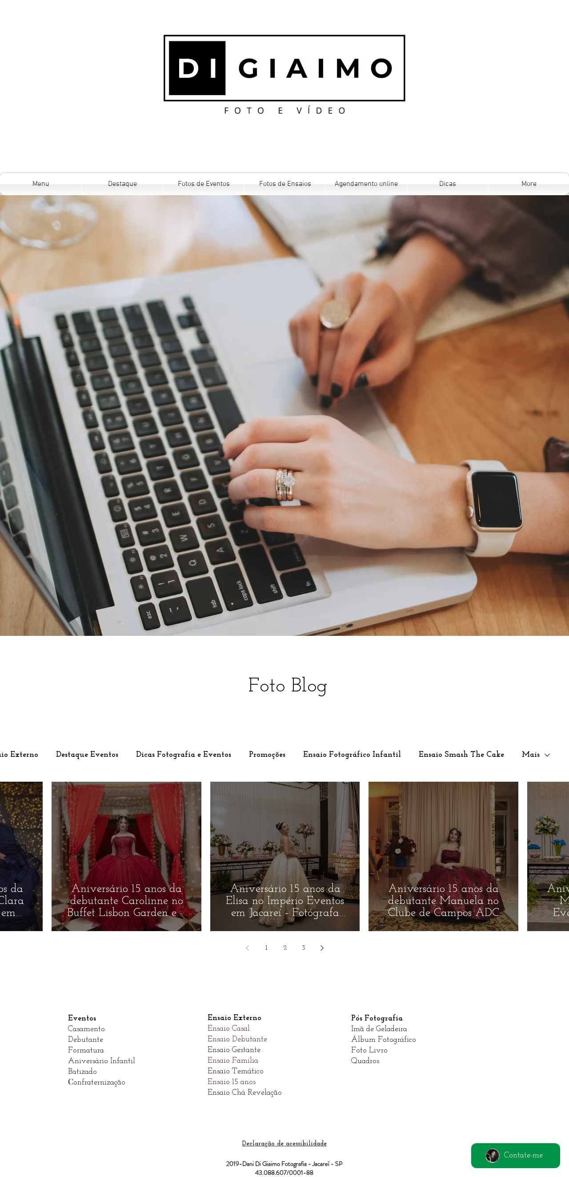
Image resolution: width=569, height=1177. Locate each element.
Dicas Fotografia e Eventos (183, 755)
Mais (531, 755)
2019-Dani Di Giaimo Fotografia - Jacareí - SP (284, 1163)
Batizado (82, 1072)
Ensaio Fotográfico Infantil (352, 755)
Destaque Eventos (87, 755)
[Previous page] (248, 948)
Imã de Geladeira (379, 1029)
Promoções (267, 755)
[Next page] (322, 948)
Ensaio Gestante (234, 1050)
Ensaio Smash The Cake (461, 755)
